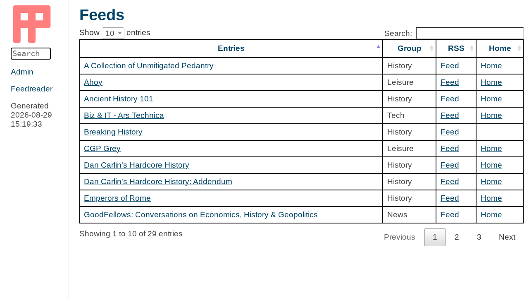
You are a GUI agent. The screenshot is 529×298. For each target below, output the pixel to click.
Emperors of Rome (117, 198)
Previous (399, 237)
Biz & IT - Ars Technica (124, 115)
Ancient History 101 (118, 98)
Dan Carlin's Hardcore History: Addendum (158, 181)
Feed (450, 65)
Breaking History (113, 131)
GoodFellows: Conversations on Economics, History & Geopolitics (201, 214)
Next (507, 237)
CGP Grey (102, 148)
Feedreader (31, 88)
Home (500, 48)
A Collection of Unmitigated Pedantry (149, 65)
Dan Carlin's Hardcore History (136, 165)
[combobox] (113, 33)
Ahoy (93, 82)
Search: (398, 33)
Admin (22, 71)
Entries (231, 48)
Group (410, 48)
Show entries (114, 32)
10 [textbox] (109, 33)
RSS (456, 48)
